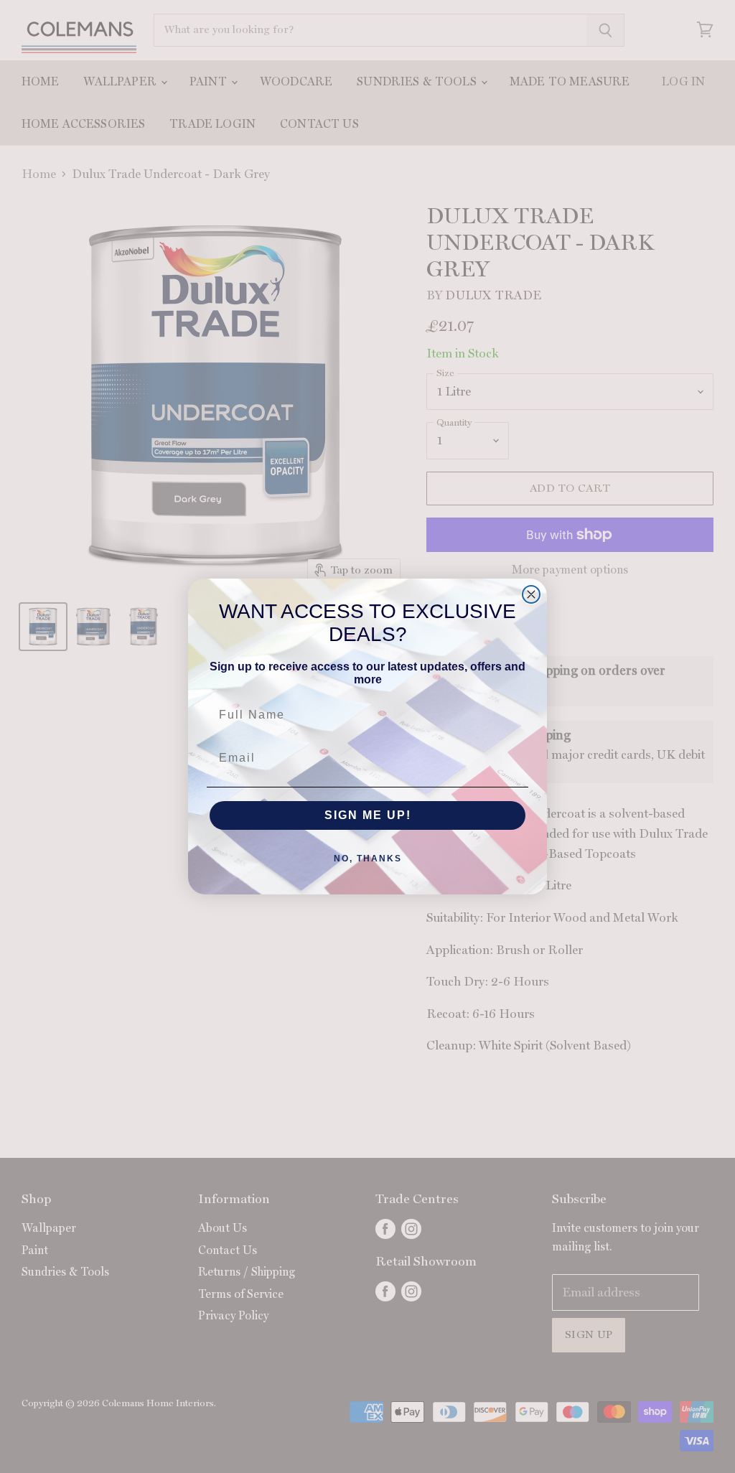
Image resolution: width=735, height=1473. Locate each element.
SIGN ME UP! (367, 815)
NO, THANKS (368, 859)
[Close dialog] (531, 594)
